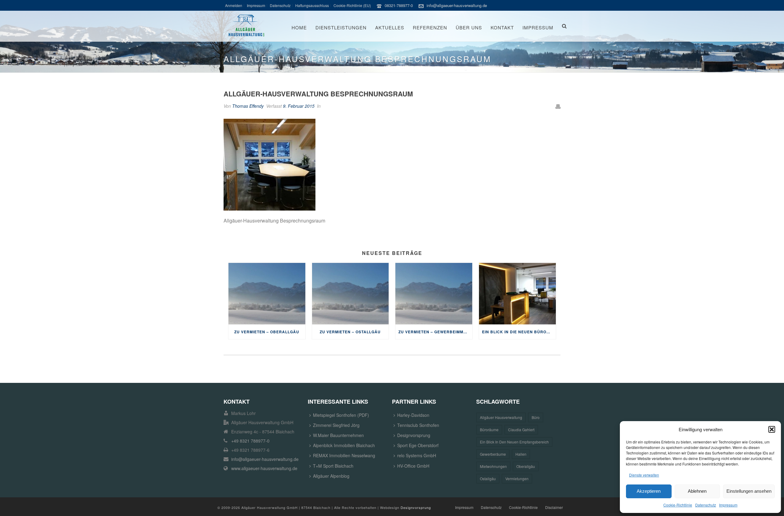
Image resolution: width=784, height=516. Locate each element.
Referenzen (430, 27)
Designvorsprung (413, 435)
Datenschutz (705, 504)
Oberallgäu (525, 466)
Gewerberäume (493, 454)
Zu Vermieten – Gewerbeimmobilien (435, 332)
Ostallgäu (488, 478)
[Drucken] (558, 106)
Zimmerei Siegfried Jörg (336, 425)
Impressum (728, 504)
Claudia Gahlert (521, 429)
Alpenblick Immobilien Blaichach (344, 445)
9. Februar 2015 (299, 106)
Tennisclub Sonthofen (418, 425)
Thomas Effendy (248, 106)
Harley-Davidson (413, 415)
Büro (536, 417)
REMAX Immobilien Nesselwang (344, 455)
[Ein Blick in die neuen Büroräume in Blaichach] (517, 293)
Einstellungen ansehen (748, 491)
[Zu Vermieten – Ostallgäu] (350, 293)
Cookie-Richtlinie (677, 504)
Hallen (520, 454)
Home (299, 27)
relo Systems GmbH (416, 455)
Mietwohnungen (493, 466)
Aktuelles (389, 27)
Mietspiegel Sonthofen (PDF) (341, 415)
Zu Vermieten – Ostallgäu (350, 332)
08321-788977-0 (399, 5)
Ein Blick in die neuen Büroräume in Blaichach (519, 332)
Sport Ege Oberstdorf (418, 445)
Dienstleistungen (341, 27)
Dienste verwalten (644, 474)
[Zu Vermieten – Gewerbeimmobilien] (433, 293)
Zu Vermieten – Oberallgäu (266, 332)
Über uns (469, 27)
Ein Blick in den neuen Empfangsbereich (514, 441)
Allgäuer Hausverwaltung (501, 417)
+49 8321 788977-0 (250, 440)
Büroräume (489, 429)
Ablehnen (697, 491)
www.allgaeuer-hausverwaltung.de (264, 468)
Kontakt (502, 27)
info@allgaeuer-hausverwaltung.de (457, 5)
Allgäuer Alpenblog (331, 476)
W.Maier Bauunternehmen (338, 435)
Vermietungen (517, 478)
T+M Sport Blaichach (333, 466)
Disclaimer (554, 507)
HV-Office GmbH (413, 466)
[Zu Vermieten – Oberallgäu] (266, 293)
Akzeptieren (649, 491)
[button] (772, 429)
